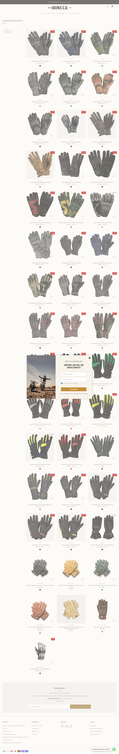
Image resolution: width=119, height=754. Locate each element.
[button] (89, 358)
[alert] (59, 377)
